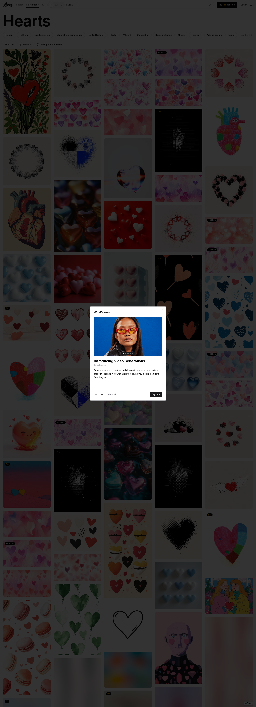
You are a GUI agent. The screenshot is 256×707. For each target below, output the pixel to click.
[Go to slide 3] (128, 353)
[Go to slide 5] (132, 353)
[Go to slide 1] (123, 353)
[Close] (163, 309)
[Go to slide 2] (125, 353)
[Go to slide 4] (130, 353)
